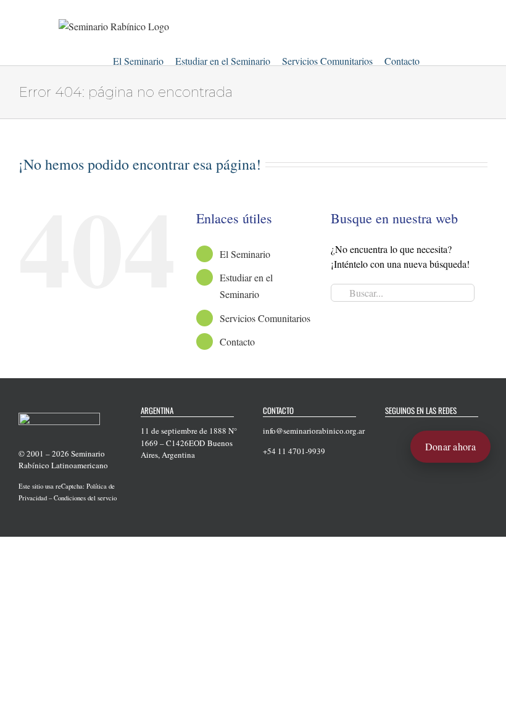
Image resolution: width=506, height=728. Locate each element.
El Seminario (245, 253)
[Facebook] (388, 431)
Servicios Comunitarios (265, 318)
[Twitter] (405, 431)
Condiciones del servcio (85, 498)
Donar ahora (450, 446)
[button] (435, 59)
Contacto (237, 341)
